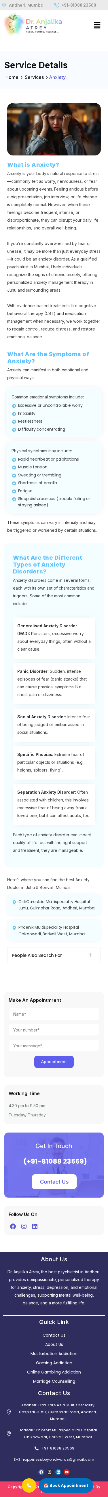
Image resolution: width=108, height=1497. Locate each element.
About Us (54, 1344)
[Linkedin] (58, 1472)
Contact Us (54, 1335)
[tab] (54, 955)
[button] (97, 25)
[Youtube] (66, 1472)
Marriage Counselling (54, 1381)
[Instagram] (23, 1226)
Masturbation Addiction (54, 1354)
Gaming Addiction (54, 1363)
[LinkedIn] (34, 1226)
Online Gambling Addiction (54, 1372)
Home (11, 77)
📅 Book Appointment (66, 1485)
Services (34, 77)
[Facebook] (13, 1226)
